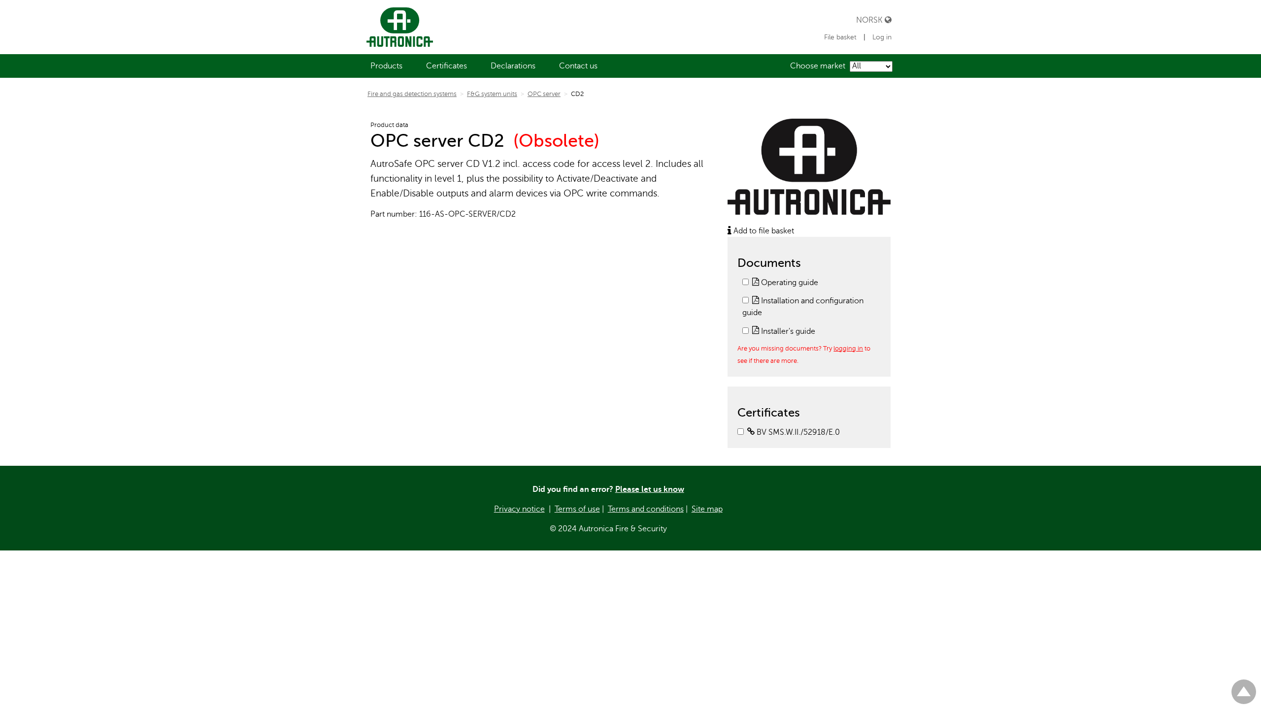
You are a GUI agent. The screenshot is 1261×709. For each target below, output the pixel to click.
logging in (848, 348)
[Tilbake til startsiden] (398, 27)
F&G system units (492, 94)
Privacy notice (519, 509)
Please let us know (649, 489)
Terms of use (577, 509)
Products (386, 66)
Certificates (446, 66)
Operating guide (788, 282)
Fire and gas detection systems (412, 94)
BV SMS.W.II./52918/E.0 (797, 432)
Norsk (870, 20)
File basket (840, 37)
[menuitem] (386, 66)
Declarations (513, 66)
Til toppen (1243, 687)
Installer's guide (787, 331)
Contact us (578, 66)
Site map (707, 509)
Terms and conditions (646, 509)
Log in (882, 37)
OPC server (544, 94)
